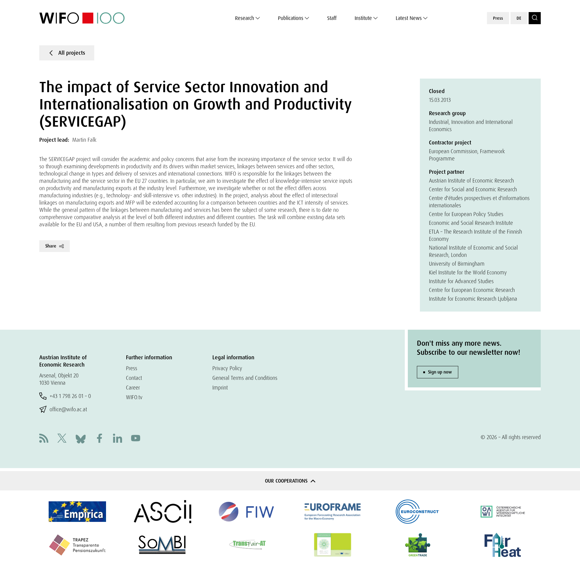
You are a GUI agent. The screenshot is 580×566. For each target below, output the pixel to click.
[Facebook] (99, 439)
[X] (61, 439)
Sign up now (440, 372)
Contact (134, 377)
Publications (290, 18)
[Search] (535, 18)
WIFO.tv (134, 397)
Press (498, 18)
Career (133, 387)
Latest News (409, 18)
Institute (363, 18)
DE (519, 18)
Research (244, 18)
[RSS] (43, 439)
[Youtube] (135, 439)
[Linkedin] (117, 439)
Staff (332, 18)
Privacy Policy (227, 368)
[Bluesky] (81, 438)
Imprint (220, 387)
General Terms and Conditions (244, 377)
